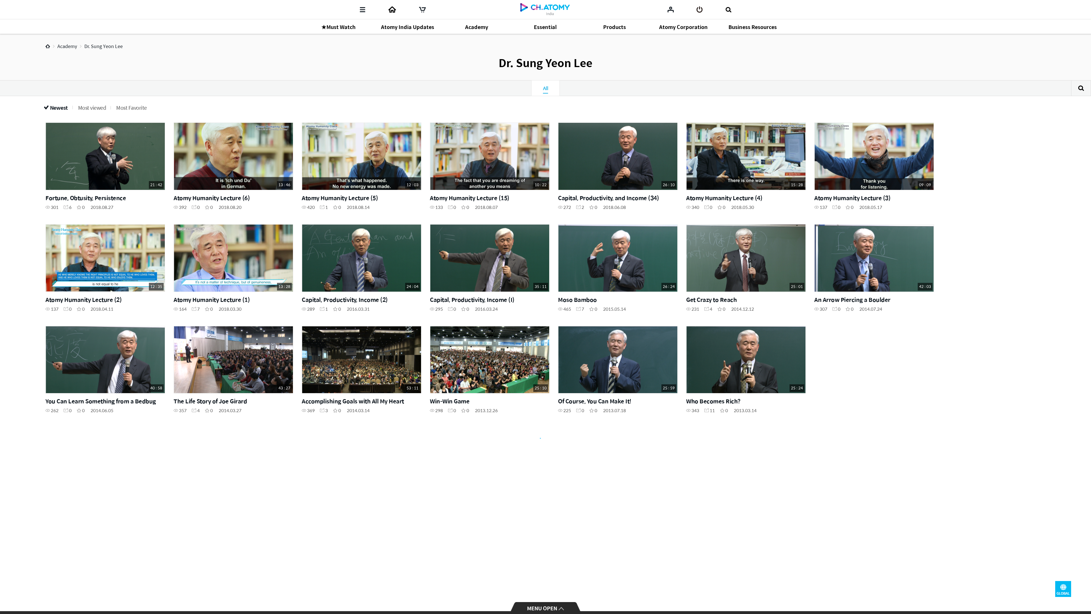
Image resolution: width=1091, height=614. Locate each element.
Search (1081, 88)
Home (47, 46)
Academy (67, 46)
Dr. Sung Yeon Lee (103, 46)
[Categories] (362, 9)
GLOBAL (1063, 589)
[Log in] (699, 9)
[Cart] (422, 9)
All (545, 88)
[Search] (728, 9)
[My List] (670, 9)
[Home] (392, 9)
